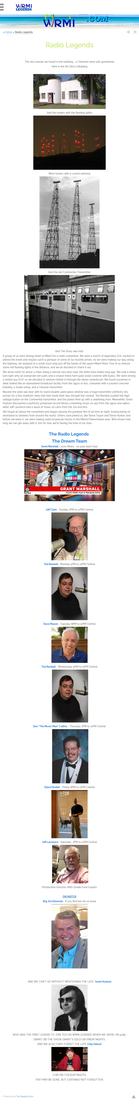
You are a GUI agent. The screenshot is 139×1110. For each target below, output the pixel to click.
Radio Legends (24, 32)
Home (8, 32)
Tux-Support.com (24, 1096)
